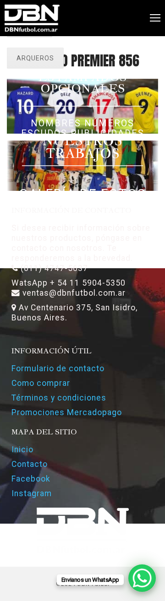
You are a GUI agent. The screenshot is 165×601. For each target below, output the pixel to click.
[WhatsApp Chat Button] (142, 578)
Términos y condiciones (58, 397)
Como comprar (40, 383)
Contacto (29, 464)
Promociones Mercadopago (66, 412)
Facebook (30, 478)
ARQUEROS (35, 58)
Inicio (22, 449)
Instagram (31, 493)
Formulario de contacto (57, 368)
